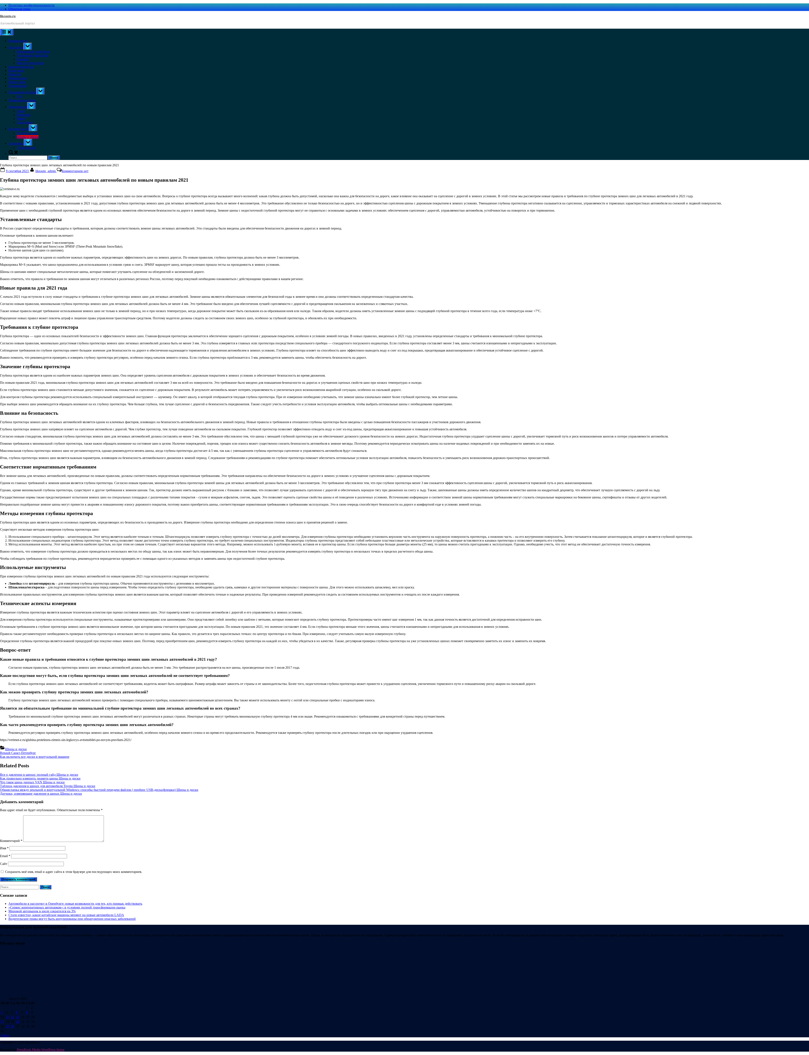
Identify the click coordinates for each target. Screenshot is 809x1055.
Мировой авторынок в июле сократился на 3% (42, 911)
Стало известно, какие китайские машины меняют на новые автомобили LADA (66, 915)
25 (7, 1026)
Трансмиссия (17, 107)
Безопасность (18, 41)
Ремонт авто (17, 82)
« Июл (4, 1035)
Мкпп (21, 118)
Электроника (26, 147)
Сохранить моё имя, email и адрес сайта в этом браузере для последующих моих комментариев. (73, 872)
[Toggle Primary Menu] (6, 32)
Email (5, 856)
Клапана (23, 59)
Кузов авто (16, 70)
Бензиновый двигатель (33, 51)
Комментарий (11, 841)
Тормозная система (22, 100)
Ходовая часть (18, 129)
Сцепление (25, 122)
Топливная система (22, 92)
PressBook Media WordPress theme (40, 1049)
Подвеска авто (27, 133)
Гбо (19, 96)
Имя (4, 848)
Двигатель (15, 47)
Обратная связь (19, 9)
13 (17, 1017)
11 (7, 1017)
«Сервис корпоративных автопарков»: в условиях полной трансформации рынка (66, 907)
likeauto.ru (8, 16)
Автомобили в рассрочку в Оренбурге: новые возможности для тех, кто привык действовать (75, 903)
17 (2, 1021)
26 (12, 1026)
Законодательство (21, 66)
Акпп (21, 111)
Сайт (3, 864)
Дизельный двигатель (32, 55)
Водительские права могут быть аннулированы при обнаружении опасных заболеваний (72, 919)
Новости (14, 74)
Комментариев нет (75, 171)
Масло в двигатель (30, 63)
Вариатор (24, 115)
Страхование (17, 85)
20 (17, 1021)
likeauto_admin (46, 171)
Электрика (16, 143)
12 (12, 1017)
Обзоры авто (17, 78)
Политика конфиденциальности (31, 5)
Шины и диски (28, 137)
